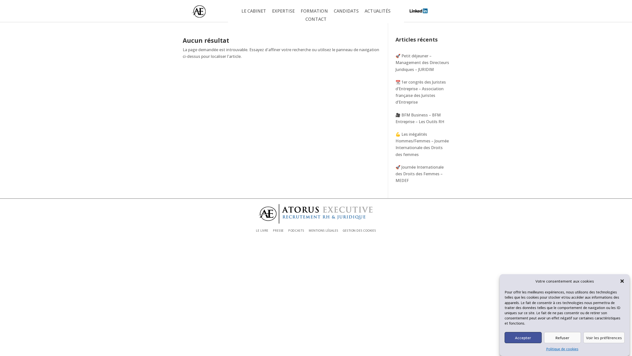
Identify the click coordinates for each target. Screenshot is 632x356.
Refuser (562, 337)
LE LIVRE (262, 230)
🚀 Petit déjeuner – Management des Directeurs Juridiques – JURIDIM (422, 62)
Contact (316, 19)
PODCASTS (296, 230)
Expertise (283, 11)
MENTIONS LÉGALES (323, 230)
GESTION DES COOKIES (359, 230)
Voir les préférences (604, 337)
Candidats (346, 11)
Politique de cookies (562, 349)
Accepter (523, 337)
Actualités (378, 11)
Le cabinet (253, 11)
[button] (622, 281)
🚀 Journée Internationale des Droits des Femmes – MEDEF (419, 173)
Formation (314, 11)
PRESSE (278, 230)
